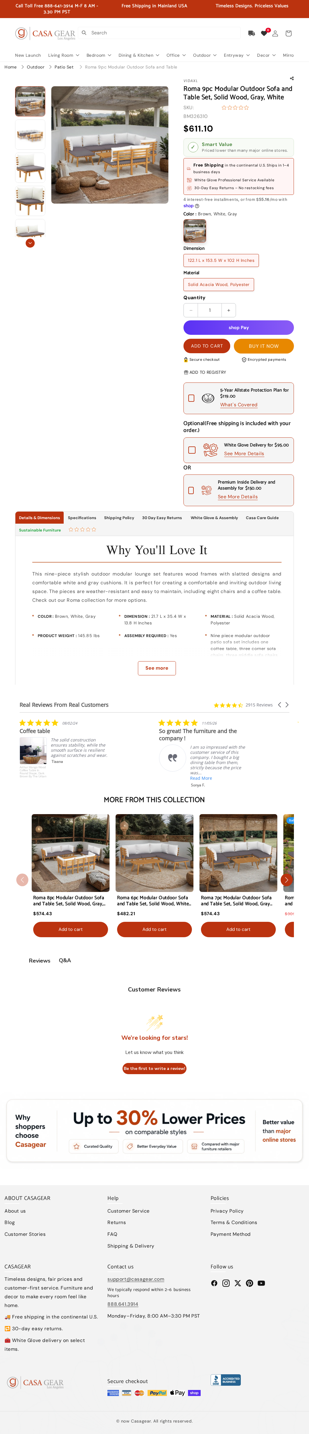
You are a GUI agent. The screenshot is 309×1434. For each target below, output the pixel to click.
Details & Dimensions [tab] (39, 517)
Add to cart (71, 929)
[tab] (83, 530)
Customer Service (128, 1211)
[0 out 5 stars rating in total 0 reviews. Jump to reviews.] (237, 107)
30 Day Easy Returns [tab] (162, 517)
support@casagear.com (135, 1279)
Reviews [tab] (39, 960)
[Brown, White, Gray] (194, 231)
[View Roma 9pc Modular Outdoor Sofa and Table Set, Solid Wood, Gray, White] (30, 101)
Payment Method (231, 1234)
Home (11, 67)
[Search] (84, 33)
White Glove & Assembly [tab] (214, 517)
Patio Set (65, 67)
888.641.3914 (122, 1304)
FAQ (112, 1234)
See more (156, 668)
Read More (62, 778)
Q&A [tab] (65, 960)
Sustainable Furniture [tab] (40, 530)
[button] (288, 33)
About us (15, 1211)
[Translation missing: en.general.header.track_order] (252, 33)
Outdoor (36, 67)
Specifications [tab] (82, 517)
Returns (116, 1222)
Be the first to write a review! (154, 1068)
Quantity (194, 297)
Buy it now (264, 346)
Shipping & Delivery (130, 1246)
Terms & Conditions (234, 1222)
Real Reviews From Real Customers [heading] (64, 704)
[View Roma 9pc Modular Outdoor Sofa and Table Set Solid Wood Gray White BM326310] (30, 134)
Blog (10, 1222)
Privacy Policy (227, 1211)
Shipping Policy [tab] (119, 517)
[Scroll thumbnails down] (30, 243)
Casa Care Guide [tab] (262, 517)
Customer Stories (25, 1234)
